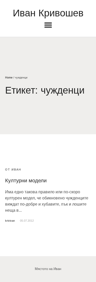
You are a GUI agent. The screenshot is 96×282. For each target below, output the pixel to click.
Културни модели (26, 180)
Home (9, 77)
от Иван (13, 169)
